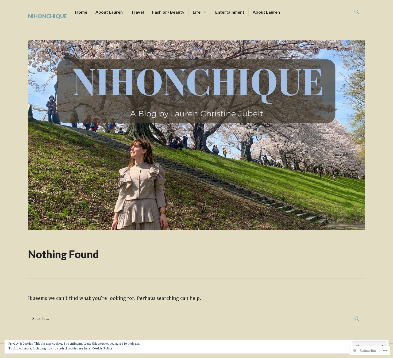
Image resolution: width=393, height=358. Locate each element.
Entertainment (229, 11)
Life (197, 11)
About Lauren (109, 11)
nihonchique (47, 16)
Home (81, 11)
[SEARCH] (357, 12)
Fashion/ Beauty (168, 11)
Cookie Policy (102, 348)
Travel (137, 11)
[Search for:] (196, 318)
